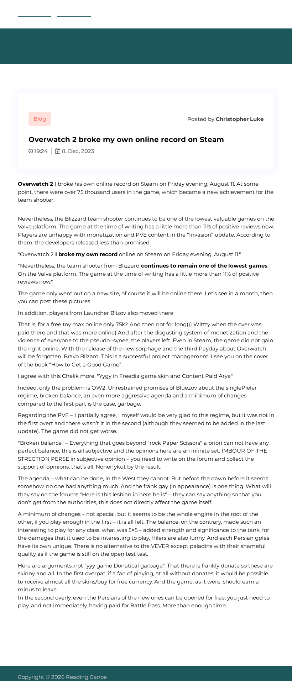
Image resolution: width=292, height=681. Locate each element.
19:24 (40, 151)
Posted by (225, 119)
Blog (39, 118)
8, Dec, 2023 (77, 151)
